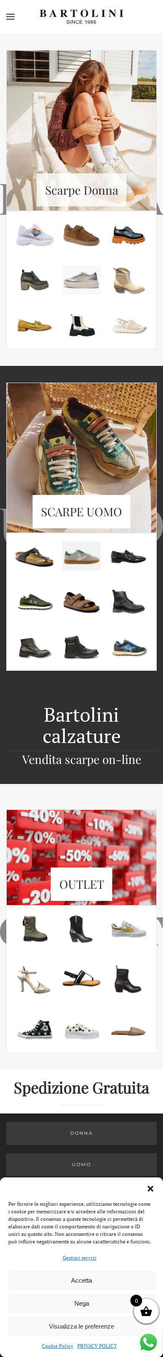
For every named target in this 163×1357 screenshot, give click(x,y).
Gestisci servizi (80, 1258)
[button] (150, 1188)
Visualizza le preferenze (81, 1326)
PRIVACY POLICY (97, 1346)
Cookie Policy (57, 1346)
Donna (81, 1133)
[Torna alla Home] (81, 16)
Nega (81, 1303)
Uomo (81, 1164)
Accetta (81, 1280)
